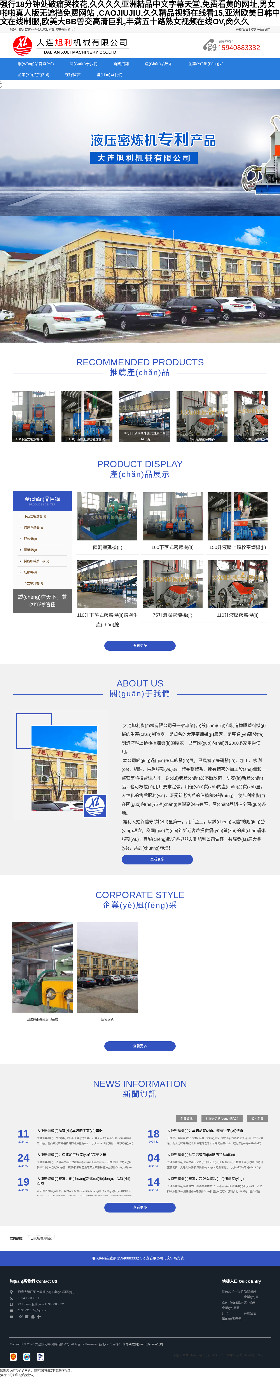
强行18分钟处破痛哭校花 (17, 1375)
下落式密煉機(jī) (35, 516)
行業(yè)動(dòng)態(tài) (222, 1118)
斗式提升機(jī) (33, 583)
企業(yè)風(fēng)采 (251, 1297)
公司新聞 (257, 1118)
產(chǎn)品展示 (232, 1302)
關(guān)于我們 (232, 1291)
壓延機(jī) (30, 550)
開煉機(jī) (30, 538)
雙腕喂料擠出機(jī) (36, 561)
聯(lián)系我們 (260, 29)
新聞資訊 (186, 1118)
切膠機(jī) (30, 572)
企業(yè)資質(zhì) (231, 1308)
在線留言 (242, 29)
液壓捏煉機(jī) (33, 527)
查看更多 (140, 645)
